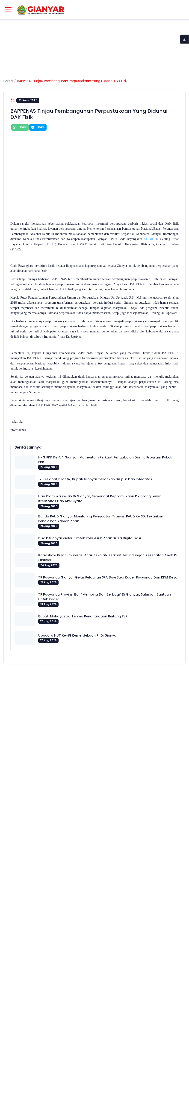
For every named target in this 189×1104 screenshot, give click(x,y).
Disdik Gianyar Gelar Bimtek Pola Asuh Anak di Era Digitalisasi (89, 538)
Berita (8, 81)
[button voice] (184, 39)
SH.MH (149, 239)
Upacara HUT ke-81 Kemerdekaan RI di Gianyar (78, 635)
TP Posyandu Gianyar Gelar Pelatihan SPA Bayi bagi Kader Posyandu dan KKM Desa (107, 577)
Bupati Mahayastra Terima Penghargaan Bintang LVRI (83, 616)
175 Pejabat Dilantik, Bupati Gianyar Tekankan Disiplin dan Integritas (95, 479)
